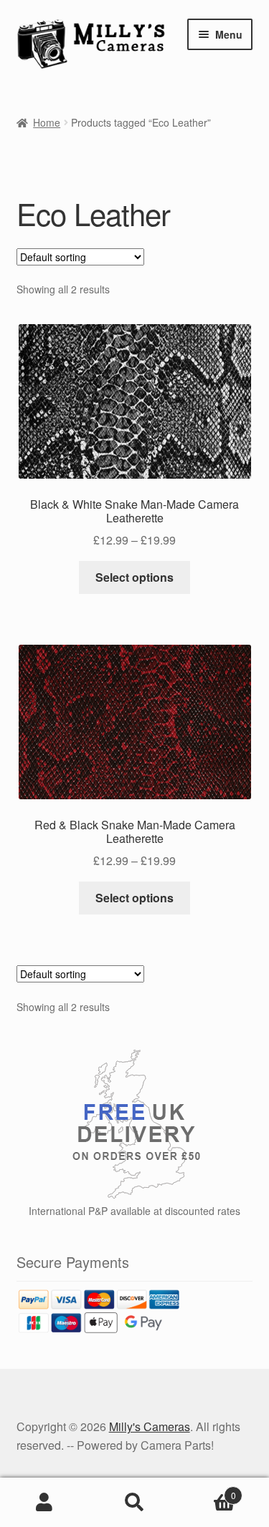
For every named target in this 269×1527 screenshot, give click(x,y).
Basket (207, 1490)
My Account (45, 1502)
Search (134, 1502)
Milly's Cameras (149, 1426)
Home (46, 122)
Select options (134, 577)
